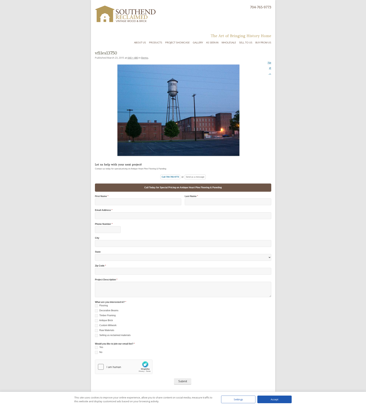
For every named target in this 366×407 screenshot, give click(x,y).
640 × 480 (133, 57)
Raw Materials (106, 330)
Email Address (103, 210)
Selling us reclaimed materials (115, 335)
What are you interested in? (110, 302)
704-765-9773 (260, 7)
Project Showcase (177, 42)
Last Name (191, 196)
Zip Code (100, 266)
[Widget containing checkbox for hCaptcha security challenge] (123, 367)
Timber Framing (107, 315)
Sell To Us (245, 42)
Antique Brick (106, 320)
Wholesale (229, 42)
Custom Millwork (107, 325)
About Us (140, 42)
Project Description (106, 280)
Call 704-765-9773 (170, 177)
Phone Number (104, 224)
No (100, 352)
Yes (101, 347)
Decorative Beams (108, 310)
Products (155, 42)
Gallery (198, 42)
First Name (101, 196)
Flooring (103, 305)
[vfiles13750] (183, 110)
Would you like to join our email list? (115, 344)
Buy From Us (263, 42)
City (97, 238)
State (98, 252)
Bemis (144, 57)
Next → (269, 68)
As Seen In (212, 42)
